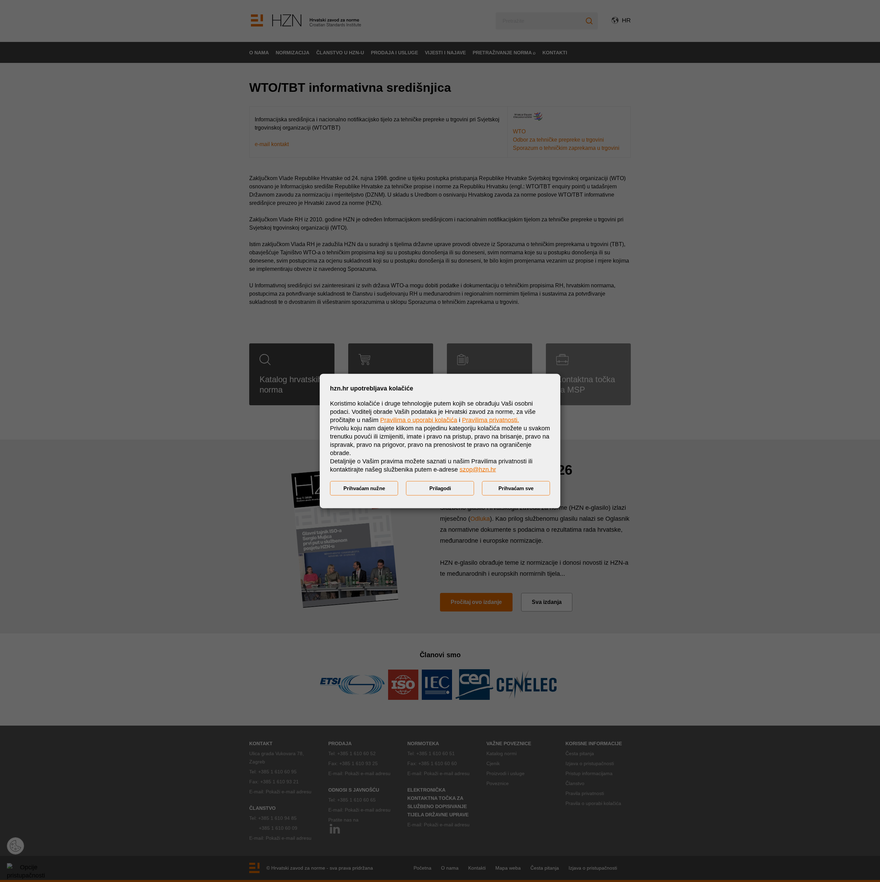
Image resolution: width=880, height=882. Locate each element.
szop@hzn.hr (478, 469)
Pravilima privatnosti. (490, 420)
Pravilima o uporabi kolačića (418, 420)
